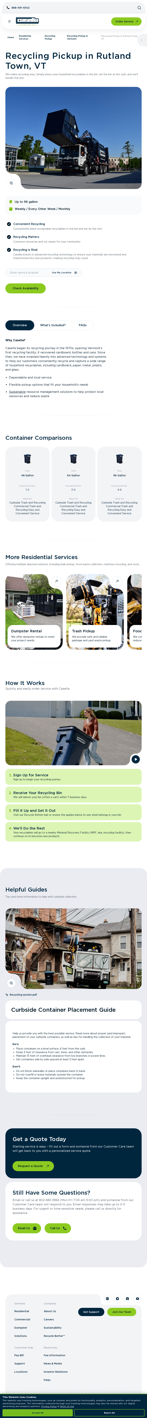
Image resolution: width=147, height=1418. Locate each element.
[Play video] (136, 759)
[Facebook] (127, 1299)
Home (11, 37)
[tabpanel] (73, 368)
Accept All (38, 1413)
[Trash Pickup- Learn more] (95, 612)
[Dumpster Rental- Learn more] (34, 612)
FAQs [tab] (83, 325)
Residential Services (25, 37)
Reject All (109, 1413)
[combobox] (28, 272)
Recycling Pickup (50, 37)
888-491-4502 (20, 7)
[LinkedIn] (107, 1299)
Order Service (124, 21)
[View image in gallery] (11, 183)
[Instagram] (117, 1299)
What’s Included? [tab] (53, 325)
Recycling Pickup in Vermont (77, 37)
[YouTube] (137, 1299)
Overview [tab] (20, 325)
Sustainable (17, 392)
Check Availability (26, 288)
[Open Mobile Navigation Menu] (9, 21)
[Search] (139, 8)
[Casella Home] (27, 21)
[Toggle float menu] (141, 40)
